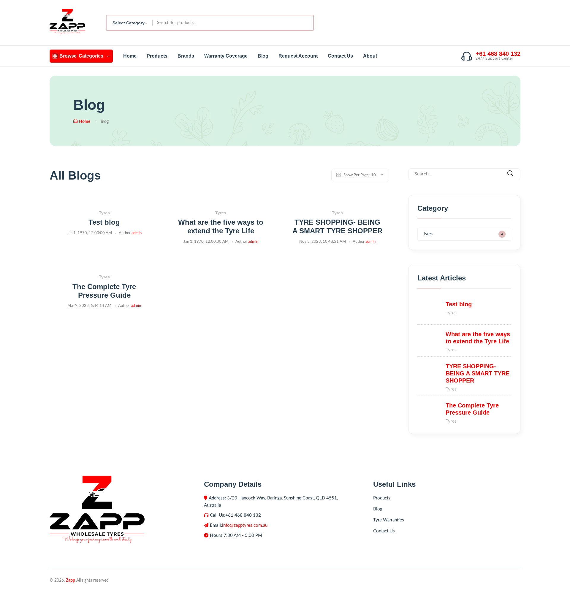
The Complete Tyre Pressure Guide (104, 291)
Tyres (104, 212)
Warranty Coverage (226, 55)
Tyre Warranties (388, 520)
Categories (81, 55)
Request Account (298, 55)
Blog (263, 55)
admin (137, 233)
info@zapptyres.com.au (244, 525)
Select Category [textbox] (129, 22)
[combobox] (130, 22)
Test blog (104, 222)
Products (157, 55)
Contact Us (340, 55)
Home (130, 55)
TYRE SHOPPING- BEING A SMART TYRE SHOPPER (337, 226)
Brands (186, 55)
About (370, 55)
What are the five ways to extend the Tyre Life (220, 226)
